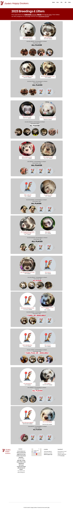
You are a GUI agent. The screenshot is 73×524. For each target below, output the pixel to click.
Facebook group (43, 16)
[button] (24, 52)
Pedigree (50, 38)
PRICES (39, 15)
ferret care (48, 15)
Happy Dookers (20, 3)
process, (34, 15)
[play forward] (54, 52)
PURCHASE (27, 15)
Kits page (62, 455)
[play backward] (19, 52)
